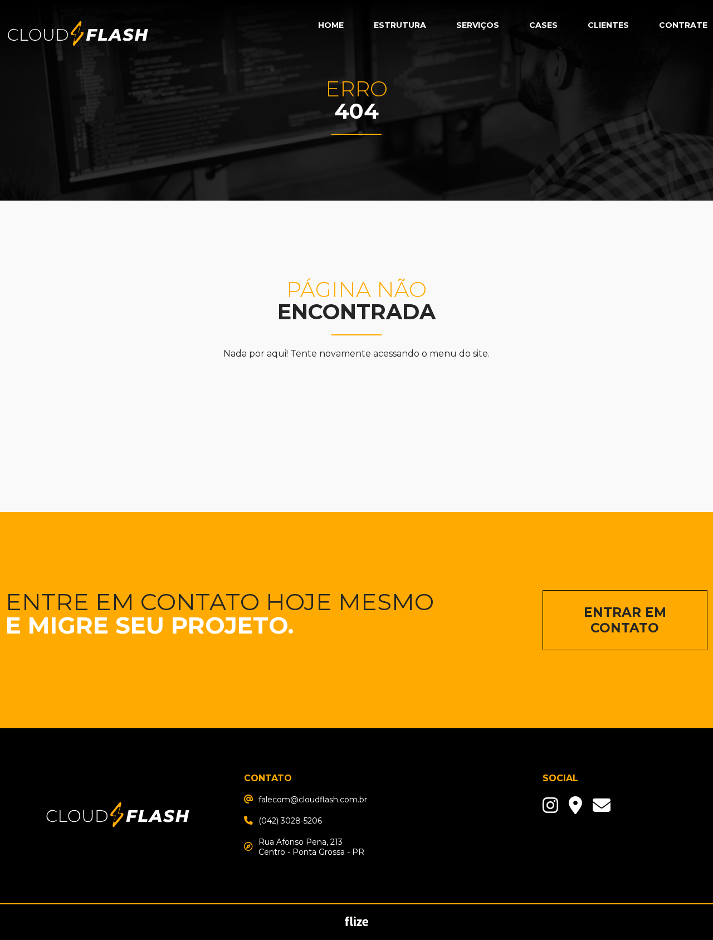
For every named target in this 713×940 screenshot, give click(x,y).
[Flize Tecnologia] (356, 923)
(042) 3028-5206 (290, 821)
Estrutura (400, 25)
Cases (543, 25)
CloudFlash (78, 35)
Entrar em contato (625, 620)
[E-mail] (575, 805)
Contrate (683, 25)
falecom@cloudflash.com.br (312, 800)
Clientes (608, 25)
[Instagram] (550, 805)
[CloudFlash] (118, 853)
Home (331, 25)
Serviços (477, 25)
